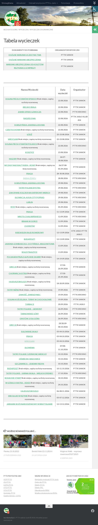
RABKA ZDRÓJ (29, 178)
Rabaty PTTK (39, 485)
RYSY (13, 207)
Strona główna (7, 3)
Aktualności (20, 3)
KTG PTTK (8, 487)
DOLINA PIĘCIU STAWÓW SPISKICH (21, 99)
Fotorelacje (65, 3)
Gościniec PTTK (9, 493)
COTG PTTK (8, 485)
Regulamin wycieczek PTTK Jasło (46, 479)
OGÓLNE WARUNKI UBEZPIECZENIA (25, 59)
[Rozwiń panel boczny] (95, 29)
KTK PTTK (8, 490)
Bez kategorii (10, 29)
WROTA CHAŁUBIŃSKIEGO (29, 216)
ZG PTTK (7, 482)
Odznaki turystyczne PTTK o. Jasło (42, 3)
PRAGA (29, 212)
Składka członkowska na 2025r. (46, 493)
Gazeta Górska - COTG (12, 496)
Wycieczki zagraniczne (41, 29)
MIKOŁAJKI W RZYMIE (18, 396)
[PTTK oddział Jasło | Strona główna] (13, 20)
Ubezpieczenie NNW (42, 490)
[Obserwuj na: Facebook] (92, 511)
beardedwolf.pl (9, 518)
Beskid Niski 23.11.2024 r (42, 451)
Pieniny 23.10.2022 (11, 451)
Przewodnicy (79, 3)
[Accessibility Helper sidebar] (95, 9)
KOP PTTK (8, 479)
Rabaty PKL (39, 487)
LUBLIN (29, 202)
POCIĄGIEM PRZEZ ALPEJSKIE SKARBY (24, 257)
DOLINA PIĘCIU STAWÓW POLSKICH (21, 144)
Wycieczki (23, 29)
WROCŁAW (29, 341)
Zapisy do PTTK (40, 482)
